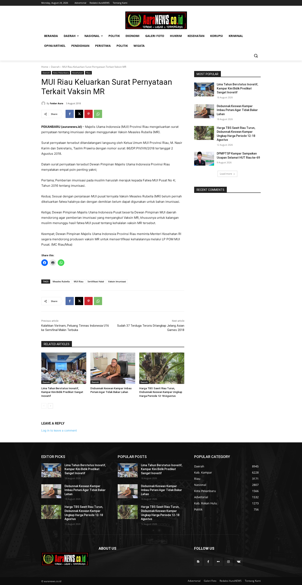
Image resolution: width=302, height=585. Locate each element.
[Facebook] (70, 114)
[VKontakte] (239, 562)
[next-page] (50, 406)
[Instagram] (229, 562)
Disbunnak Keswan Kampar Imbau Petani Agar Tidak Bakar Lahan (237, 110)
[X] (79, 114)
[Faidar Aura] (44, 103)
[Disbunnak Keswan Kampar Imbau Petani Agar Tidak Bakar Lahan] (112, 368)
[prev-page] (43, 406)
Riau (88, 72)
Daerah (55, 67)
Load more (226, 173)
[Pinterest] (88, 114)
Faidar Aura (56, 103)
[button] (256, 56)
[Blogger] (198, 562)
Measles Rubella (61, 281)
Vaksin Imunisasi (117, 281)
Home (44, 67)
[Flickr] (218, 562)
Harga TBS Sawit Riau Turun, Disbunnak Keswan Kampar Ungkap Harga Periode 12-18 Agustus (160, 392)
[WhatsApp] (98, 114)
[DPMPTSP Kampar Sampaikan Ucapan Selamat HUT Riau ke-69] (204, 159)
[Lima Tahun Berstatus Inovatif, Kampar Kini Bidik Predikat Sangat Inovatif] (63, 368)
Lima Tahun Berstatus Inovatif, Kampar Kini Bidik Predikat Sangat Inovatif (62, 392)
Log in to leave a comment (59, 430)
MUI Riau (78, 281)
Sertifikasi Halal (96, 281)
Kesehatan (77, 72)
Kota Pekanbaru (61, 72)
